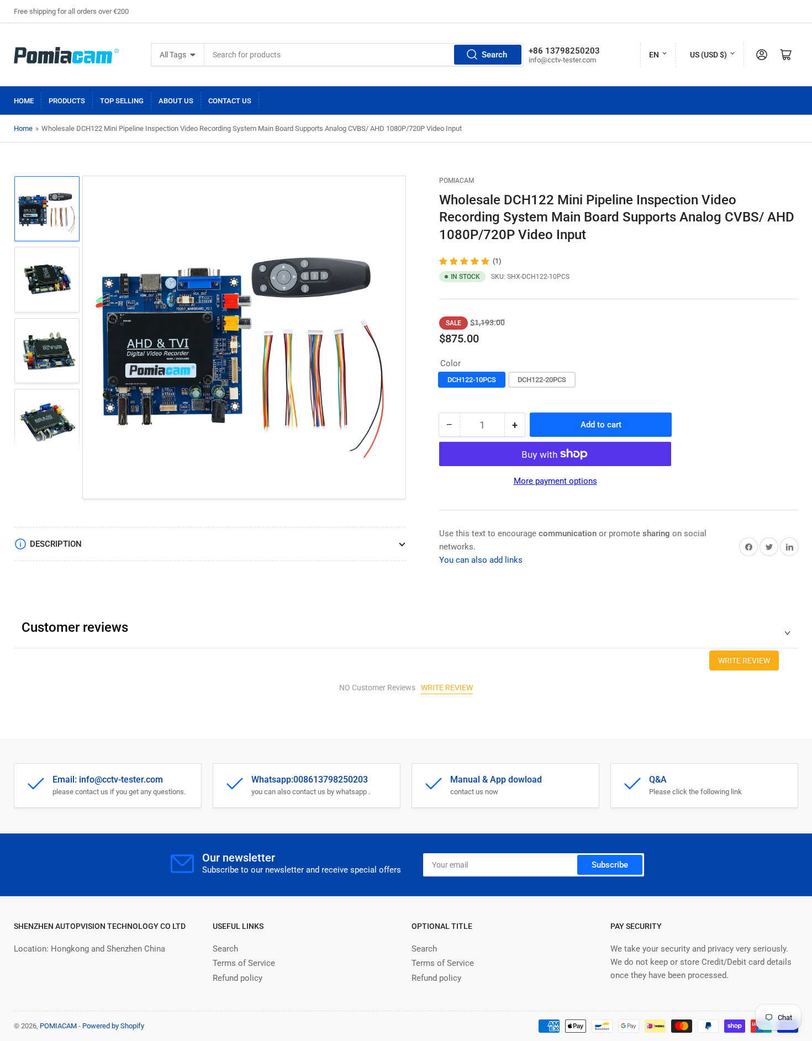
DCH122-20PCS (542, 380)
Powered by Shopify (113, 1026)
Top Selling (122, 101)
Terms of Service (244, 963)
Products (67, 101)
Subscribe (610, 865)
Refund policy (237, 978)
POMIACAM (456, 180)
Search (494, 55)
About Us (176, 101)
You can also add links (481, 560)
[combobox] (363, 54)
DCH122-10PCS (471, 380)
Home (24, 101)
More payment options (555, 481)
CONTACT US (229, 101)
